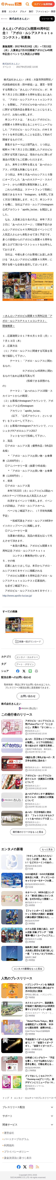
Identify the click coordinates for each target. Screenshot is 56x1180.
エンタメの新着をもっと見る (28, 968)
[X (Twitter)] (24, 671)
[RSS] (37, 1167)
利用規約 (8, 1145)
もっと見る (47, 849)
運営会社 (8, 1133)
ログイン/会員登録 (43, 4)
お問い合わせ (28, 696)
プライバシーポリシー (15, 1151)
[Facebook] (17, 671)
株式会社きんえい (11, 63)
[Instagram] (31, 1167)
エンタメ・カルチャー (27, 657)
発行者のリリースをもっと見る (28, 832)
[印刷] (36, 671)
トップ (5, 1098)
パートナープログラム (15, 1139)
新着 (4, 11)
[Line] (30, 671)
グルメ (23, 11)
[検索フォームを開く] (27, 4)
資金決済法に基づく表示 (16, 1158)
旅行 (31, 11)
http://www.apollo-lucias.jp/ (17, 595)
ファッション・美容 (45, 11)
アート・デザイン (25, 664)
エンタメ (13, 11)
